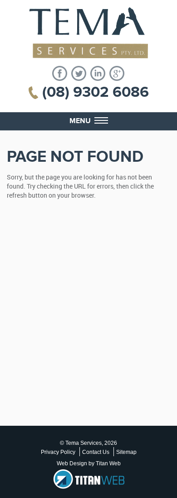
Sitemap (126, 452)
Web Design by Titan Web (89, 463)
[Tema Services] (88, 33)
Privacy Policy (58, 452)
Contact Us (95, 452)
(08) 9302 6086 (95, 92)
